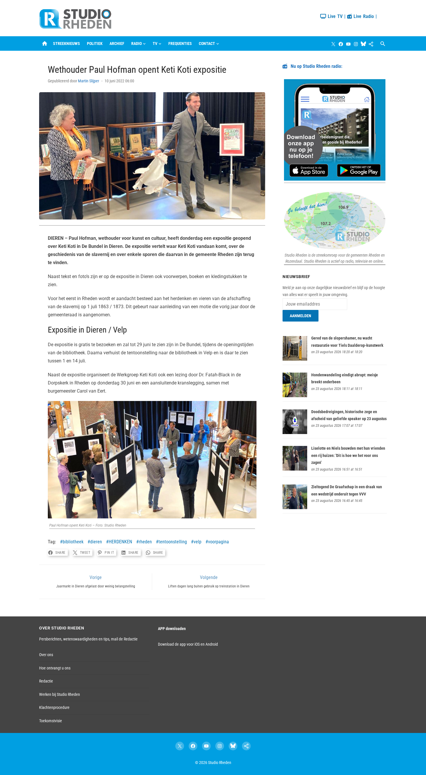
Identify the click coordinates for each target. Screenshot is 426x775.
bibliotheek (73, 542)
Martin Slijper (88, 81)
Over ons (46, 654)
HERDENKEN (120, 542)
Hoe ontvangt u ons (54, 668)
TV (155, 43)
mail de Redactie (124, 639)
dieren (96, 542)
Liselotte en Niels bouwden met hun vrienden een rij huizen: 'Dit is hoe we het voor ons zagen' (348, 455)
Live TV (334, 16)
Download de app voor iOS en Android (188, 644)
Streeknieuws (66, 43)
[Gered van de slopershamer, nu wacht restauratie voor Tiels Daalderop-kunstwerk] (295, 359)
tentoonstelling (173, 542)
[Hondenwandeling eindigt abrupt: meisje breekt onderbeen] (295, 395)
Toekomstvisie (50, 720)
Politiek (95, 43)
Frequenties (180, 43)
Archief (117, 43)
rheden (145, 542)
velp (197, 542)
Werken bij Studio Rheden (59, 694)
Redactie (46, 681)
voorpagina (218, 542)
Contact (207, 43)
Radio (136, 43)
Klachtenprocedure (54, 707)
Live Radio (363, 16)
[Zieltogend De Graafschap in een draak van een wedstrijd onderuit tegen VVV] (295, 507)
